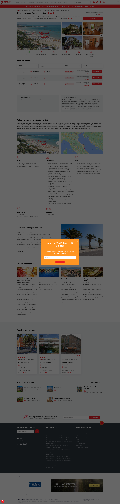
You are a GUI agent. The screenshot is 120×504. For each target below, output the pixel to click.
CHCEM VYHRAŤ (60, 262)
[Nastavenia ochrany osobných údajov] (2, 501)
